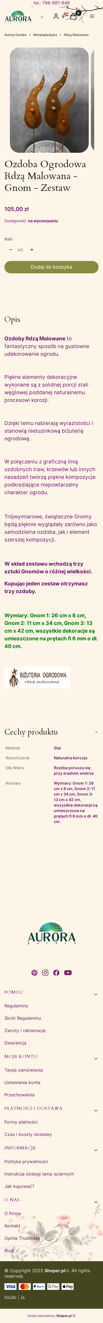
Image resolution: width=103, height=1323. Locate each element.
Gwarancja (15, 1043)
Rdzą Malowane (76, 35)
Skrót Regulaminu (22, 1018)
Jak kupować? (19, 1186)
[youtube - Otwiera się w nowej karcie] (68, 972)
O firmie (12, 1213)
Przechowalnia (19, 1094)
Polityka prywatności (26, 1161)
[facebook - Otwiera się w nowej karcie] (56, 972)
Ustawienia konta (22, 1082)
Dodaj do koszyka (51, 267)
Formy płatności (21, 1122)
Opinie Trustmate (22, 1238)
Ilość (8, 239)
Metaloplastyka (45, 35)
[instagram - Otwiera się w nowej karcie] (45, 972)
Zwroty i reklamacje (25, 1030)
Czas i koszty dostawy (28, 1134)
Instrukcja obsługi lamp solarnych (39, 1174)
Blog (9, 1250)
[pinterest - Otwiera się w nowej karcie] (34, 972)
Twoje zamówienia (23, 1070)
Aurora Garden (15, 35)
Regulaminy (16, 1005)
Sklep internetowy (49, 1316)
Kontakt (12, 1225)
